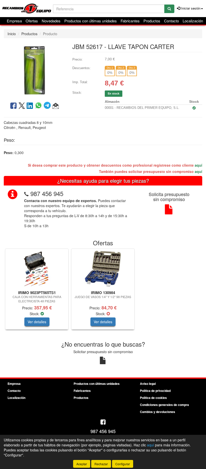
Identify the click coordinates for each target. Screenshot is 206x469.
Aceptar (81, 464)
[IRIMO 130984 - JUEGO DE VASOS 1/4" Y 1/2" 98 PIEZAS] (103, 269)
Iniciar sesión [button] (190, 8)
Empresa (14, 20)
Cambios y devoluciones (157, 411)
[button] (56, 106)
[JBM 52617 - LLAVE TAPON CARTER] (34, 69)
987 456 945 (46, 193)
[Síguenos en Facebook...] (103, 422)
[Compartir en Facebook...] (13, 106)
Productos (151, 20)
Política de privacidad (155, 390)
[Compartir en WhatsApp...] (39, 106)
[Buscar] (169, 9)
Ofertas (32, 20)
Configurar (122, 464)
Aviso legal (148, 383)
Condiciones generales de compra (164, 404)
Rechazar (101, 464)
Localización (193, 20)
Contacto (171, 20)
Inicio (12, 33)
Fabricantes (130, 20)
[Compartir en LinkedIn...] (30, 106)
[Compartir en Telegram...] (48, 106)
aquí (198, 165)
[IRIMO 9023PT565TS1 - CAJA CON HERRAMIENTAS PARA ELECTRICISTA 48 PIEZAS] (37, 269)
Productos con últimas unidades (90, 20)
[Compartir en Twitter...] (22, 106)
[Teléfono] (26, 193)
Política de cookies (153, 397)
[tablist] (103, 292)
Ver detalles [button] (37, 321)
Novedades (51, 20)
